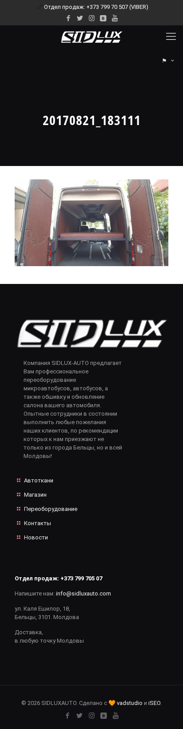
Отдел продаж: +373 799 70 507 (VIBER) (96, 7)
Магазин (35, 494)
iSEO (154, 703)
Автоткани (38, 480)
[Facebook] (68, 18)
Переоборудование (50, 509)
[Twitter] (80, 18)
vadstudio (130, 703)
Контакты (37, 523)
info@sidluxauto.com (83, 593)
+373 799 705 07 (81, 578)
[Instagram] (91, 18)
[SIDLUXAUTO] (91, 36)
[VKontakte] (103, 18)
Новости (36, 537)
